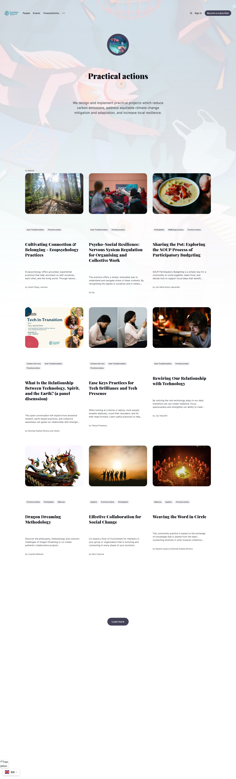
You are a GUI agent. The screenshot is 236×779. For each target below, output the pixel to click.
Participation (159, 230)
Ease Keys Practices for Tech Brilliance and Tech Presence (113, 388)
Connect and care (34, 364)
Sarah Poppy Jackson (38, 287)
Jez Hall (159, 287)
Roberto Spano (162, 549)
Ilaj (93, 292)
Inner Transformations (35, 230)
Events (36, 13)
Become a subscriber (218, 13)
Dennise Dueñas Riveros (38, 431)
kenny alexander (172, 287)
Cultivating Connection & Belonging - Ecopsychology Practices (51, 250)
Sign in (198, 13)
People (26, 13)
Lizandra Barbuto (35, 554)
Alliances (61, 502)
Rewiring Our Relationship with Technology (179, 380)
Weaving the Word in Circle (179, 516)
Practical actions (54, 230)
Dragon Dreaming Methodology (43, 519)
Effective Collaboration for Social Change (115, 519)
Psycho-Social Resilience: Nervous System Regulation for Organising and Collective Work (116, 252)
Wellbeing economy (176, 230)
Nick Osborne (98, 554)
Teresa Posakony (99, 425)
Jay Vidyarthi (161, 415)
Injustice (94, 502)
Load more (118, 621)
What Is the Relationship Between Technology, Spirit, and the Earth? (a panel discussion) (52, 390)
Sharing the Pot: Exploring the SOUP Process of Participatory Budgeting (179, 250)
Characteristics (51, 13)
